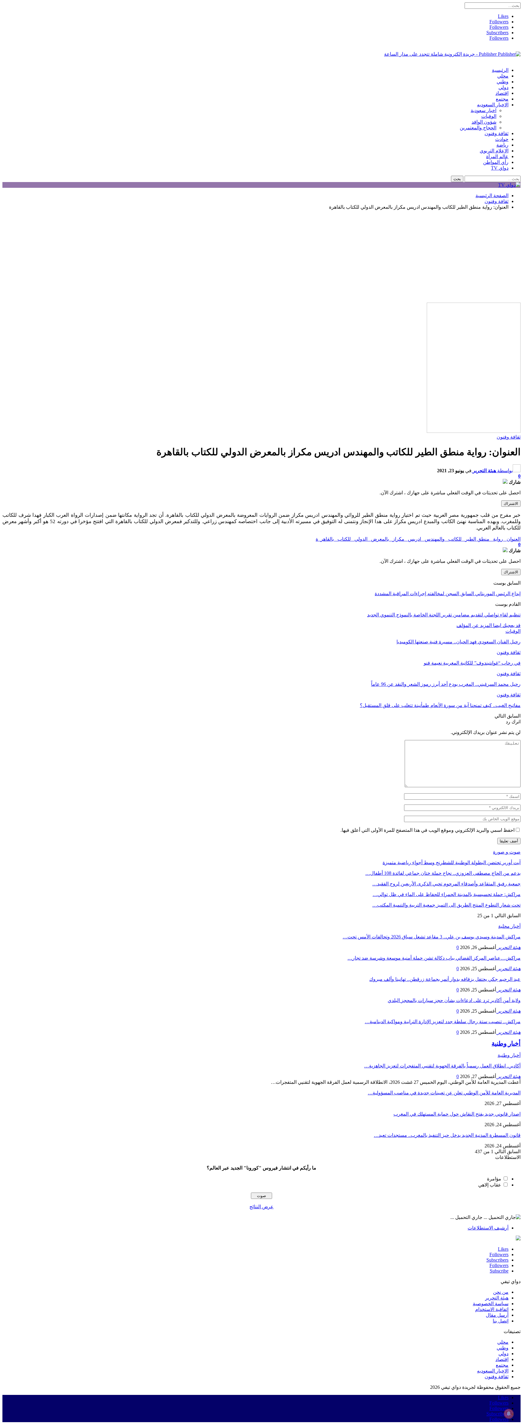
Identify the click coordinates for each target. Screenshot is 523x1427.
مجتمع (502, 98)
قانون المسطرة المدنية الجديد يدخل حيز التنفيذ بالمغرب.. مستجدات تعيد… (447, 1135)
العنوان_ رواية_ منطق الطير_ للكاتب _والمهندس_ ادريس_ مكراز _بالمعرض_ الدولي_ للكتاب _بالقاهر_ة (418, 539)
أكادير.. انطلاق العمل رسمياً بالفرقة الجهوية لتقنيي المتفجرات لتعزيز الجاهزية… (442, 1065)
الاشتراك (511, 503)
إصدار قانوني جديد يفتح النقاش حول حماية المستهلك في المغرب (457, 1114)
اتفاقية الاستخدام (491, 1309)
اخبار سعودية (483, 110)
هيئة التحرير (496, 1297)
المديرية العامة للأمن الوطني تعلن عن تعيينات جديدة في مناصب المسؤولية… (444, 1092)
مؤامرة (494, 1178)
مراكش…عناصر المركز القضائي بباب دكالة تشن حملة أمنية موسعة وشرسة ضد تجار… (434, 958)
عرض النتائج (261, 1206)
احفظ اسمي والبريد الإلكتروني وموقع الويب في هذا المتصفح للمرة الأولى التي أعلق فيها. (427, 830)
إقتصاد (501, 93)
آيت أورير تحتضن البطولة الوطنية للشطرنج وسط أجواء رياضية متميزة (452, 862)
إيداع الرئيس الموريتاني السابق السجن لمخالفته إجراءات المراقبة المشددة (448, 593)
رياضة (502, 145)
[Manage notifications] (509, 1414)
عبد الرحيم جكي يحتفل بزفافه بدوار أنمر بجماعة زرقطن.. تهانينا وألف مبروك (445, 979)
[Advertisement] (261, 257)
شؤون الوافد (484, 121)
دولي (503, 87)
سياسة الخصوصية (490, 1303)
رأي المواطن (495, 162)
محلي (502, 75)
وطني (502, 81)
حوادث (501, 139)
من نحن (500, 1292)
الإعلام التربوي (494, 150)
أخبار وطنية (509, 1055)
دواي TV (499, 168)
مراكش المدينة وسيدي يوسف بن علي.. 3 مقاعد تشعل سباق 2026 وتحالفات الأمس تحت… (432, 936)
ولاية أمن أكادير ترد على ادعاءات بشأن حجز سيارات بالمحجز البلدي (454, 1000)
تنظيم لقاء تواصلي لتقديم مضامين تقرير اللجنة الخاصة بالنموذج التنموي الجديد (444, 614)
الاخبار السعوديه (492, 104)
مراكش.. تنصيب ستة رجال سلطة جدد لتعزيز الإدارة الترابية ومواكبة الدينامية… (443, 1021)
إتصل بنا (500, 1320)
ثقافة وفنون (496, 133)
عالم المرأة (497, 156)
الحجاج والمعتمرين (478, 127)
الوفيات (488, 116)
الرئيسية (500, 70)
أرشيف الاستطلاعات (488, 1227)
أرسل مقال (497, 1315)
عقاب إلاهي (489, 1184)
